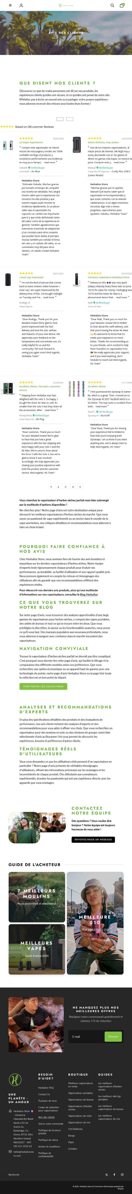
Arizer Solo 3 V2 (26, 419)
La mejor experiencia (31, 142)
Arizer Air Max (94, 306)
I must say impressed (31, 277)
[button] (10, 5)
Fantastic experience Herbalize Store (108, 277)
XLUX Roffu (24, 171)
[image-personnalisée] (15, 1085)
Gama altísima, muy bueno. (103, 142)
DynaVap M (93, 415)
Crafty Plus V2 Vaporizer (98, 171)
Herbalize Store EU (87, 1186)
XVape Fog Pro (25, 306)
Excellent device (97, 386)
